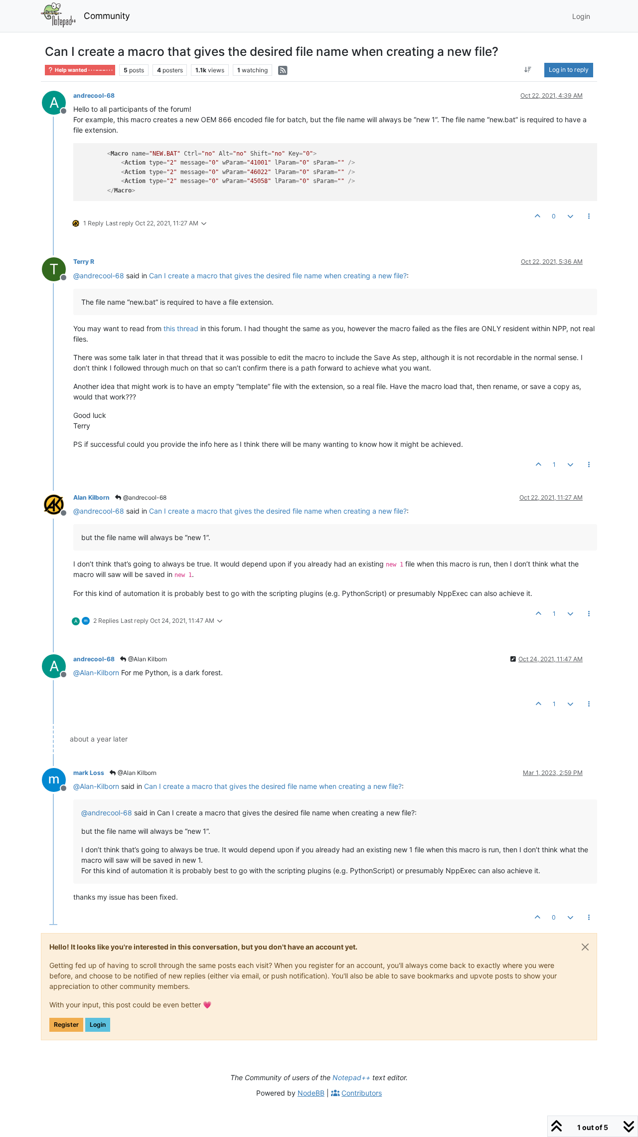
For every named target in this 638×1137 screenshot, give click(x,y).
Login (98, 1024)
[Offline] (57, 504)
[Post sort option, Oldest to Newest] (528, 70)
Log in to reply (569, 69)
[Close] (585, 947)
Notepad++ (351, 1077)
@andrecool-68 (144, 497)
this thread (180, 328)
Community (107, 15)
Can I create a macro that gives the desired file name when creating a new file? (278, 275)
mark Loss (88, 772)
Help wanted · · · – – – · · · (83, 70)
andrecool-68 (94, 95)
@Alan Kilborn (147, 659)
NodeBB (311, 1093)
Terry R (83, 261)
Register (66, 1024)
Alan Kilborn (91, 497)
